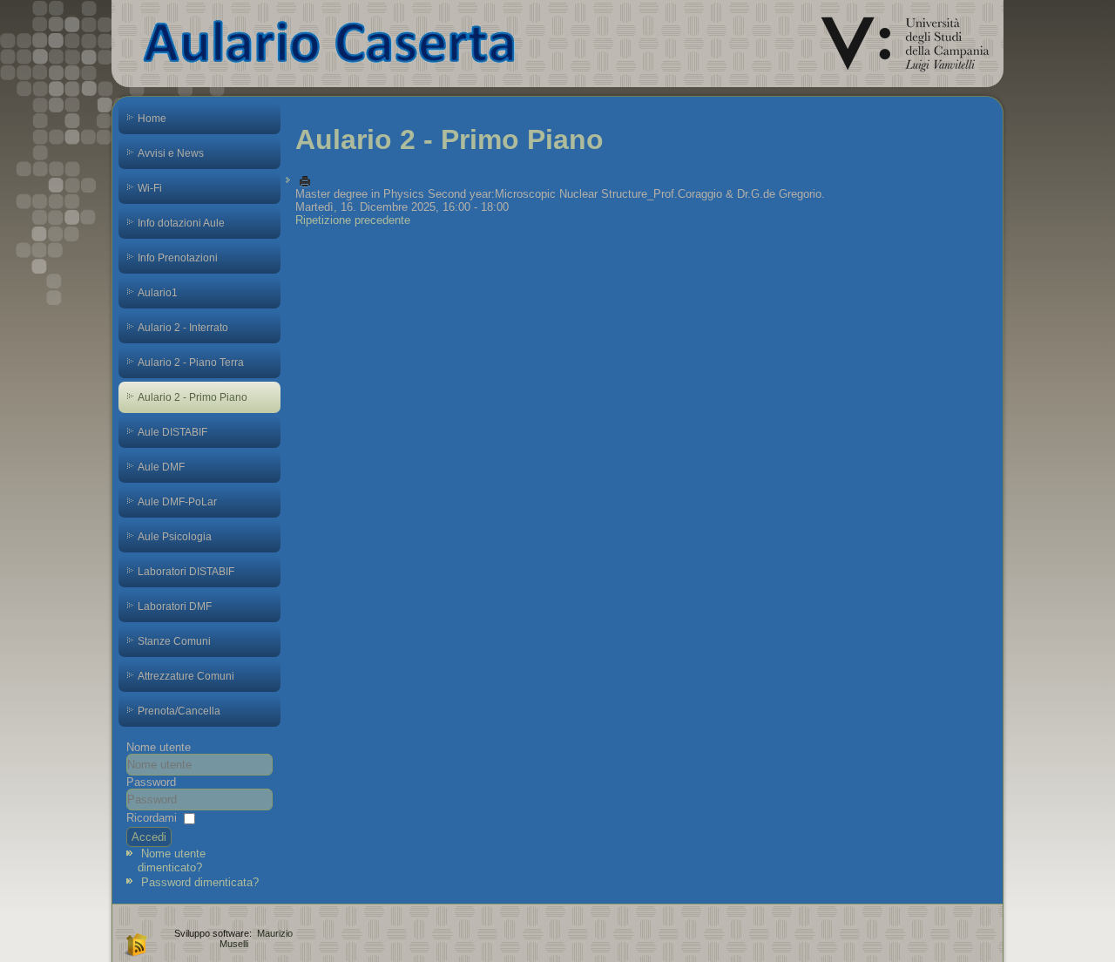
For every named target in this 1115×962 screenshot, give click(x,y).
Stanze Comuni (174, 641)
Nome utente (158, 747)
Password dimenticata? (200, 882)
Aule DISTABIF (172, 432)
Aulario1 (158, 293)
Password (151, 782)
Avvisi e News (171, 153)
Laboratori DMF (175, 606)
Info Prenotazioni (178, 258)
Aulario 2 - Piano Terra (191, 362)
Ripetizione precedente (352, 220)
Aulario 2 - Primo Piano (192, 397)
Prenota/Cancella (179, 711)
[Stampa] (305, 180)
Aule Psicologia (175, 537)
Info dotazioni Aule (181, 223)
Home (152, 118)
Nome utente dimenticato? (172, 860)
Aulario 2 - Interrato (183, 328)
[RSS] (134, 944)
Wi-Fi (150, 188)
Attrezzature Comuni (186, 676)
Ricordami (151, 817)
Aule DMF (161, 467)
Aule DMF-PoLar (177, 502)
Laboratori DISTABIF (186, 572)
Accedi (149, 836)
